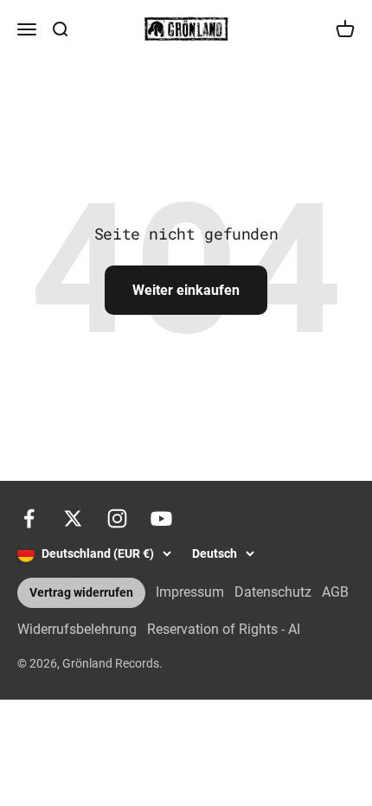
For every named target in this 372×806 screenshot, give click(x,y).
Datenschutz (272, 592)
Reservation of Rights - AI (223, 629)
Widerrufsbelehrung (77, 629)
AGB (335, 592)
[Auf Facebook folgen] (29, 518)
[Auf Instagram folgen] (117, 518)
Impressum (190, 592)
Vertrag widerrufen (81, 592)
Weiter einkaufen (186, 290)
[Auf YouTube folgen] (161, 518)
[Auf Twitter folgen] (73, 518)
